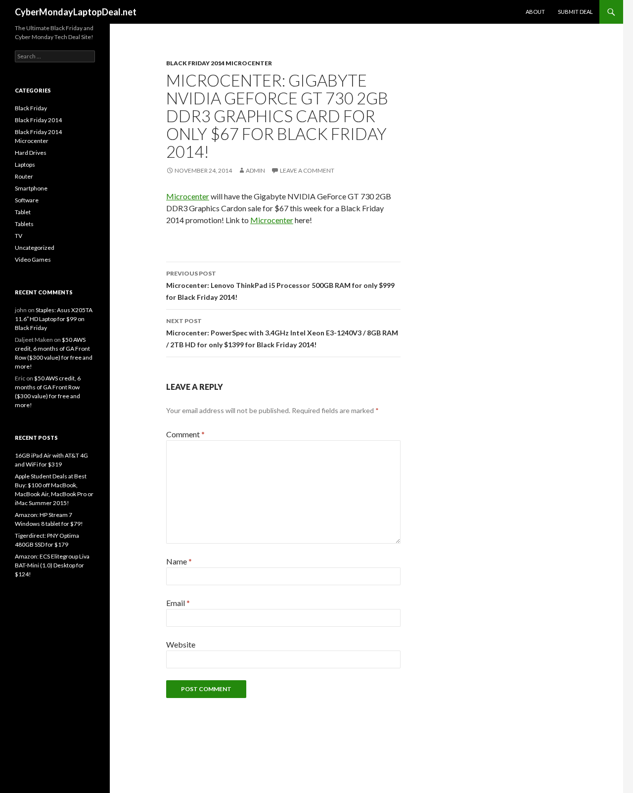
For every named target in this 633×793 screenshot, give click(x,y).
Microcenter (187, 196)
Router (24, 176)
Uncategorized (34, 247)
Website (180, 644)
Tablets (24, 224)
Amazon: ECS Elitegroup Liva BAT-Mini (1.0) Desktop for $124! (52, 565)
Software (27, 200)
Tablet (23, 212)
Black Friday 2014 (38, 120)
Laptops (25, 164)
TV (18, 235)
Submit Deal (575, 11)
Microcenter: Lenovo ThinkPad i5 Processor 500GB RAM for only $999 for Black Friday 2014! (280, 285)
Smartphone (31, 188)
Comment (185, 434)
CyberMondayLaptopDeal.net (75, 11)
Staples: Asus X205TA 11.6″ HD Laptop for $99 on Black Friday (53, 318)
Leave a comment (307, 170)
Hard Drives (30, 152)
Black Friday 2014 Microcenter (219, 63)
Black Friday (31, 108)
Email (178, 602)
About (535, 11)
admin (255, 170)
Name (179, 561)
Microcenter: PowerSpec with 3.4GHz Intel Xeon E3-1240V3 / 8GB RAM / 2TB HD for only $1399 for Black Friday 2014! (282, 333)
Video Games (33, 259)
